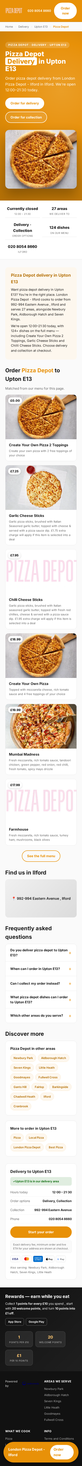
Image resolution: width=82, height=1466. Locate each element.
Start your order (41, 1232)
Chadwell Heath (24, 1096)
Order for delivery (24, 103)
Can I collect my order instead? (35, 983)
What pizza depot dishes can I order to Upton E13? (39, 999)
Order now (65, 10)
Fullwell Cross (48, 1077)
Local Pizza (36, 1137)
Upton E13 (41, 26)
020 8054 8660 (39, 11)
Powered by (11, 1383)
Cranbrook (21, 1106)
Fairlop (39, 1087)
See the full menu (41, 856)
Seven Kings (22, 1067)
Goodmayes (22, 1077)
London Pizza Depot (27, 1147)
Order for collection (26, 117)
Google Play (36, 1321)
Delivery (23, 26)
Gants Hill (20, 1087)
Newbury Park (23, 1058)
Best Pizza (56, 1147)
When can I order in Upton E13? (35, 969)
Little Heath (47, 1067)
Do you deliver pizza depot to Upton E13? (39, 952)
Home (9, 26)
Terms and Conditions (59, 1438)
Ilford (47, 1096)
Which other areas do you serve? (36, 1015)
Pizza (17, 1137)
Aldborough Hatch (53, 1058)
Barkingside (60, 1087)
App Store (14, 1321)
